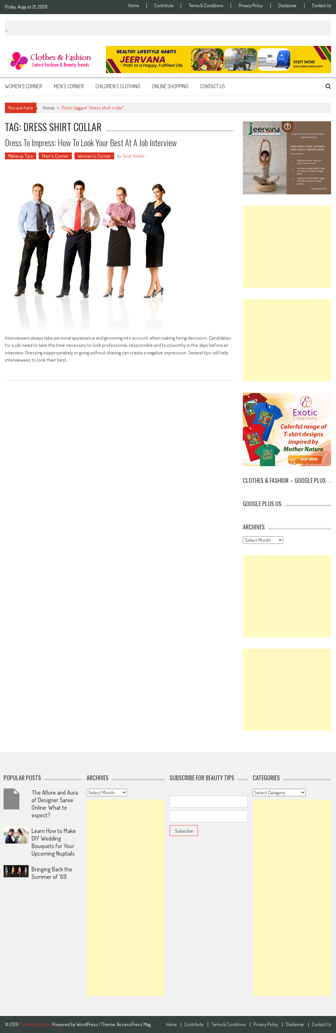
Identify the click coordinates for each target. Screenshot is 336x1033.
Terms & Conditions (206, 5)
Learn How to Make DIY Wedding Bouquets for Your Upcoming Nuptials (54, 842)
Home (133, 5)
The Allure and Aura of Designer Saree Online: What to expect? (55, 804)
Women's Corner (94, 156)
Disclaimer (287, 5)
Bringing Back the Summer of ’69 (52, 872)
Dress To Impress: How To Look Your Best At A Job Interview (91, 142)
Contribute (163, 5)
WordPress (87, 1024)
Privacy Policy (251, 5)
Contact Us (321, 5)
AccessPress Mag (134, 1024)
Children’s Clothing (117, 86)
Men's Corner (55, 156)
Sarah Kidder (133, 156)
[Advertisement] (287, 247)
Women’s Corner (23, 86)
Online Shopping (170, 86)
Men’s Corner (69, 86)
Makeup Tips (20, 156)
